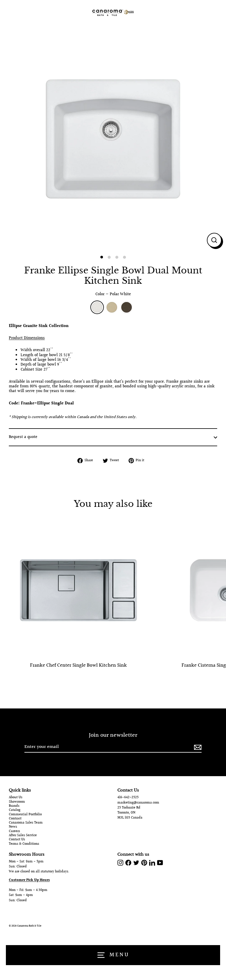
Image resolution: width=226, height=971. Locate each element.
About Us (15, 798)
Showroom (17, 802)
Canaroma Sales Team (26, 823)
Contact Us (17, 840)
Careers (14, 831)
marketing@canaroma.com (138, 803)
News (13, 827)
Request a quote (23, 437)
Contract (15, 819)
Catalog (14, 810)
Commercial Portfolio (25, 815)
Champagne (112, 307)
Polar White (97, 307)
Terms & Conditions (24, 844)
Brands (14, 806)
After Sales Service (23, 836)
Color (113, 294)
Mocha (126, 307)
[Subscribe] (197, 747)
